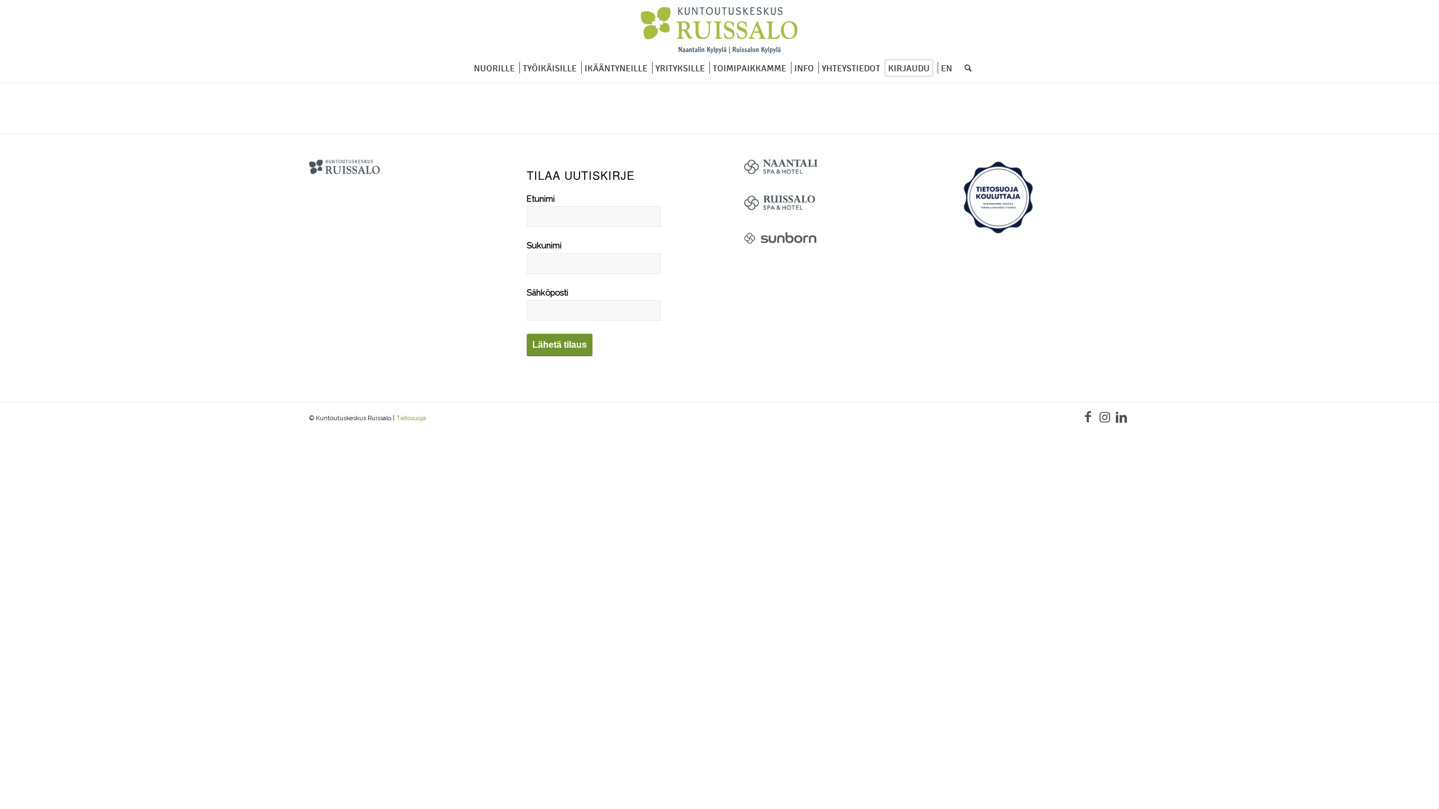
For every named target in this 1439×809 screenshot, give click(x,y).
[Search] (964, 68)
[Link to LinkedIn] (1121, 416)
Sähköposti (547, 292)
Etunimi (541, 198)
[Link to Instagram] (1104, 416)
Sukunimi (544, 245)
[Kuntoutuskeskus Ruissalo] (719, 30)
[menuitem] (491, 68)
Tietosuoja (411, 418)
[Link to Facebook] (1087, 416)
